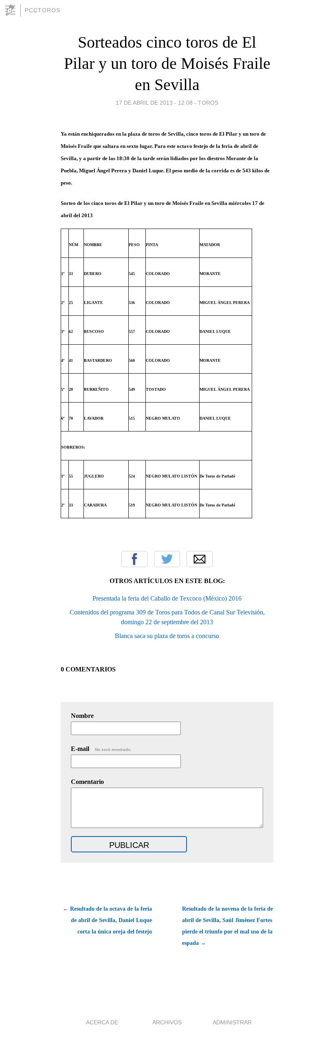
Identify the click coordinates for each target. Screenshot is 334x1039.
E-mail (101, 748)
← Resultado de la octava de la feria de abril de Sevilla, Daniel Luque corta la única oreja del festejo (107, 920)
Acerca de (102, 1022)
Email (200, 559)
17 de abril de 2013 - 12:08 (154, 102)
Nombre (82, 715)
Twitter (167, 559)
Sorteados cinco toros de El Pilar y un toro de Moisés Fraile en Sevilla (167, 63)
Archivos (167, 1022)
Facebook (134, 559)
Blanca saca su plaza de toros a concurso (167, 635)
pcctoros (42, 10)
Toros (208, 102)
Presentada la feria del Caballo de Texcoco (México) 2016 (167, 598)
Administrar (232, 1022)
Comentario (87, 781)
